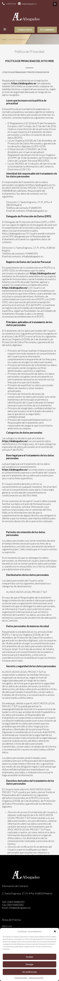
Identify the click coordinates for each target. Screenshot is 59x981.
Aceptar (29, 957)
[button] (55, 931)
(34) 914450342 (15, 904)
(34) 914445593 (16, 901)
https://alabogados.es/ (40, 184)
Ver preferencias (29, 972)
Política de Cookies (21, 978)
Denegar (29, 964)
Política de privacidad (36, 978)
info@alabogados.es (36, 210)
